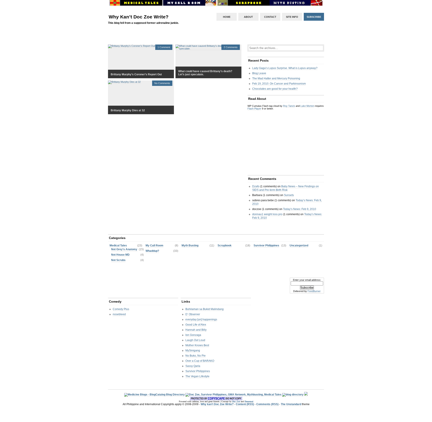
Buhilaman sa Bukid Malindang (204, 309)
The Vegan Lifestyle (197, 376)
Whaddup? (152, 250)
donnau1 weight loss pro (267, 214)
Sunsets (289, 195)
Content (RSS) (245, 404)
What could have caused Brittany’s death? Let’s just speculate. (205, 73)
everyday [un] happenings (201, 319)
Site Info (292, 17)
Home (226, 17)
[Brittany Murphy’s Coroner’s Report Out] (131, 46)
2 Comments (231, 47)
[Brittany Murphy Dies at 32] (124, 81)
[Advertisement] (216, 40)
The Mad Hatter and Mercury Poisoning (276, 78)
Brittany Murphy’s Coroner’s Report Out (136, 74)
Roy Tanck (289, 106)
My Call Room (154, 245)
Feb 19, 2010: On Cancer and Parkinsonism (279, 83)
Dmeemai (249, 401)
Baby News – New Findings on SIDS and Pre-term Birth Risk (285, 188)
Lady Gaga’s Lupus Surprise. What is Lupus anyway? (284, 68)
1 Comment (164, 47)
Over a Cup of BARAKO (199, 360)
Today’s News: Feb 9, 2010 (299, 209)
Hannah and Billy (196, 329)
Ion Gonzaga (193, 335)
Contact (270, 17)
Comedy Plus (121, 309)
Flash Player (254, 108)
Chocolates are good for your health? (275, 88)
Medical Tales (118, 245)
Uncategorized (299, 245)
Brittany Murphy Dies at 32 (128, 110)
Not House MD (120, 254)
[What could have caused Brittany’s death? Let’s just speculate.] (208, 48)
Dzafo (255, 186)
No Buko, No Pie (195, 355)
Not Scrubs (118, 260)
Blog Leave (259, 73)
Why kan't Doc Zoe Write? (217, 404)
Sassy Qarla (192, 366)
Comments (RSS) (267, 404)
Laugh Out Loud (195, 340)
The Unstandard (291, 404)
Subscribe (314, 17)
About (248, 17)
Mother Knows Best (197, 345)
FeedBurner (314, 291)
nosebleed (119, 314)
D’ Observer (192, 314)
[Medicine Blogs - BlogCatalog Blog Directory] (154, 394)
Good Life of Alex (195, 324)
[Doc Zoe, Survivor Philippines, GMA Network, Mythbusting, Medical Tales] (233, 394)
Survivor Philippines (266, 245)
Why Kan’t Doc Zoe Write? (139, 16)
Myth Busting (190, 245)
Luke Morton (307, 106)
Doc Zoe (236, 401)
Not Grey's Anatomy (124, 249)
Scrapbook (225, 245)
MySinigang (192, 350)
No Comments (162, 83)
